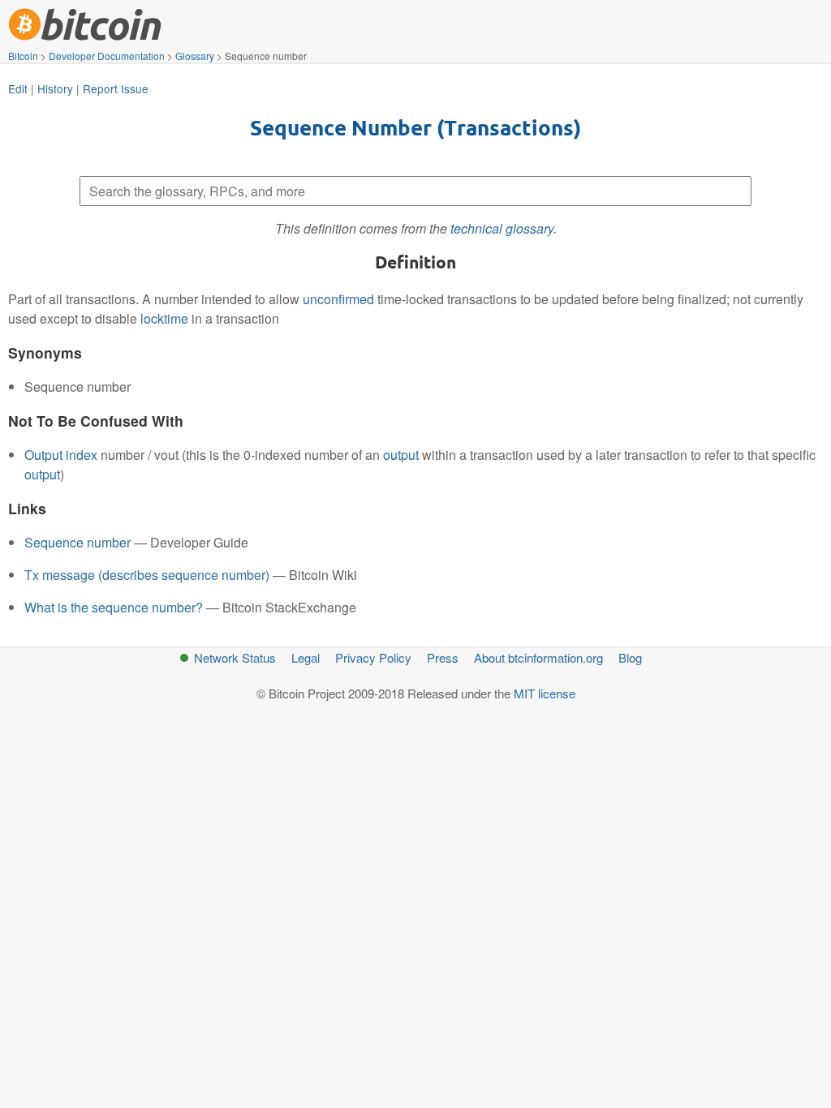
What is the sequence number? (113, 607)
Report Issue (116, 88)
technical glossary (501, 228)
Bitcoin (23, 55)
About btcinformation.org (538, 657)
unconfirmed (338, 299)
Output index (60, 454)
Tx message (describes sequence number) (146, 574)
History (55, 88)
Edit (18, 88)
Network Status (235, 657)
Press (443, 657)
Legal (305, 657)
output (401, 454)
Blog (630, 657)
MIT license (544, 693)
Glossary (194, 55)
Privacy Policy (373, 657)
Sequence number (77, 542)
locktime (164, 318)
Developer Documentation (107, 55)
